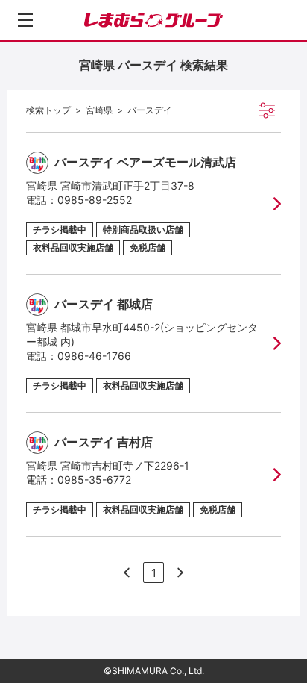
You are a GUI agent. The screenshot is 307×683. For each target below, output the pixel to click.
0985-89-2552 (94, 199)
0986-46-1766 (94, 355)
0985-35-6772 (94, 479)
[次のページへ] (126, 572)
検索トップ (48, 110)
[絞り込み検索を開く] (267, 110)
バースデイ (149, 110)
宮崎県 (99, 110)
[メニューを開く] (25, 20)
